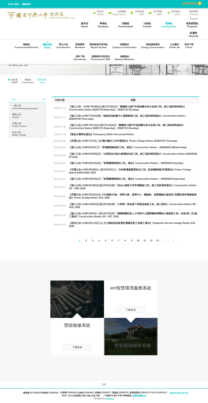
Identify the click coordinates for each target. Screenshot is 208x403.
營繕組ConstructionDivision (26, 46)
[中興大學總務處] (41, 15)
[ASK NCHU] (192, 3)
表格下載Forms (189, 46)
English (194, 18)
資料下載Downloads (80, 58)
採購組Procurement (125, 25)
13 (157, 240)
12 (151, 240)
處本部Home (84, 25)
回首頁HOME (14, 81)
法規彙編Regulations (119, 13)
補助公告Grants (16, 115)
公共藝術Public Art (174, 46)
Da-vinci (110, 398)
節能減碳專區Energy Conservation (153, 46)
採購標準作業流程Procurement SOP (100, 58)
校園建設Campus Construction (124, 46)
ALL (14, 99)
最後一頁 (173, 239)
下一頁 (165, 239)
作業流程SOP (139, 13)
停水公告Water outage (19, 133)
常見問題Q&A (157, 13)
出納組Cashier (147, 25)
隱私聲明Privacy (193, 13)
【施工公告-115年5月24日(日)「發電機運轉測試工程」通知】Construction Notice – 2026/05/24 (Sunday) (126, 163)
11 (144, 240)
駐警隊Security (193, 34)
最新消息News (47, 46)
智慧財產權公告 (139, 395)
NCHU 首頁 (13, 4)
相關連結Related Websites (124, 58)
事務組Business (103, 25)
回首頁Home (100, 13)
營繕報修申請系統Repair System (99, 46)
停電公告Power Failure (19, 124)
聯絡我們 (26, 4)
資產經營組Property (192, 25)
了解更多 (77, 347)
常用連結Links (175, 13)
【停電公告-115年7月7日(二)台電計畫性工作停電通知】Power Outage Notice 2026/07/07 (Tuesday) (123, 140)
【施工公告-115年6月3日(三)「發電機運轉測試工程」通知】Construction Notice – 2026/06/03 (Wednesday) (128, 147)
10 (138, 240)
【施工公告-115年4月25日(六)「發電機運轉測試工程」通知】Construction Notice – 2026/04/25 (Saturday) (127, 178)
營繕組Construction (168, 25)
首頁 (104, 384)
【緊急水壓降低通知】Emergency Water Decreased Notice (101, 134)
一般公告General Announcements (25, 107)
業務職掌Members (80, 46)
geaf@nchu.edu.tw (178, 392)
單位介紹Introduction (63, 46)
